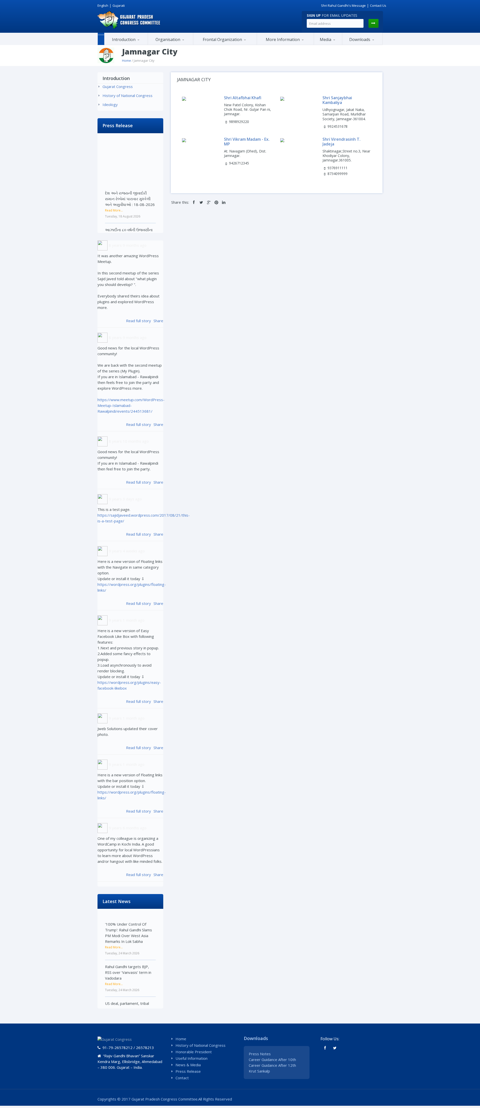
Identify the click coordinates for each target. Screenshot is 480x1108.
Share (158, 320)
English (103, 5)
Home (126, 60)
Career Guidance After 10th (272, 1059)
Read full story (138, 320)
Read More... (114, 191)
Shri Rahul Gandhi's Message (343, 5)
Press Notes (260, 1053)
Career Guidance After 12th (272, 1065)
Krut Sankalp (259, 1071)
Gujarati (118, 5)
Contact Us (378, 5)
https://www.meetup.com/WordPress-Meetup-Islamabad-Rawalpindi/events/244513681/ (131, 405)
